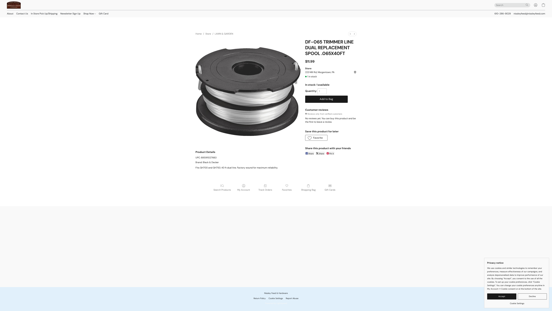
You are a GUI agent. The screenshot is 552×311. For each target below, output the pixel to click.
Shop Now (88, 13)
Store (208, 33)
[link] (517, 302)
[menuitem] (350, 34)
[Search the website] (527, 5)
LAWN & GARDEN (224, 33)
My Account (243, 189)
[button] (14, 5)
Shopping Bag (308, 189)
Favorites (287, 189)
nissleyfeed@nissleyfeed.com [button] (529, 13)
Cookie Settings (276, 298)
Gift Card (103, 13)
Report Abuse (292, 298)
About (10, 13)
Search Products (222, 189)
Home (198, 33)
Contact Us (22, 13)
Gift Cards (330, 189)
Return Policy (260, 298)
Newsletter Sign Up (70, 13)
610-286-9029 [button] (502, 13)
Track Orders (265, 189)
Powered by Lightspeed (276, 303)
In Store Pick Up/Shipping (44, 13)
